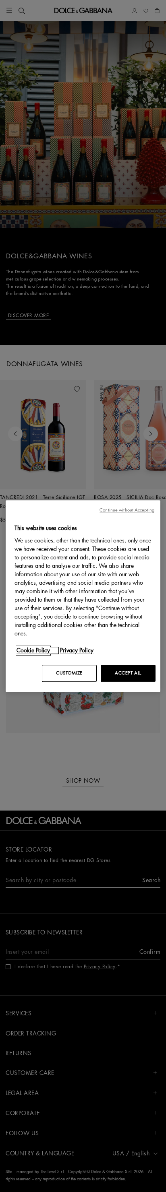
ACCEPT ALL (128, 673)
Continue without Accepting (127, 510)
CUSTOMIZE (69, 673)
